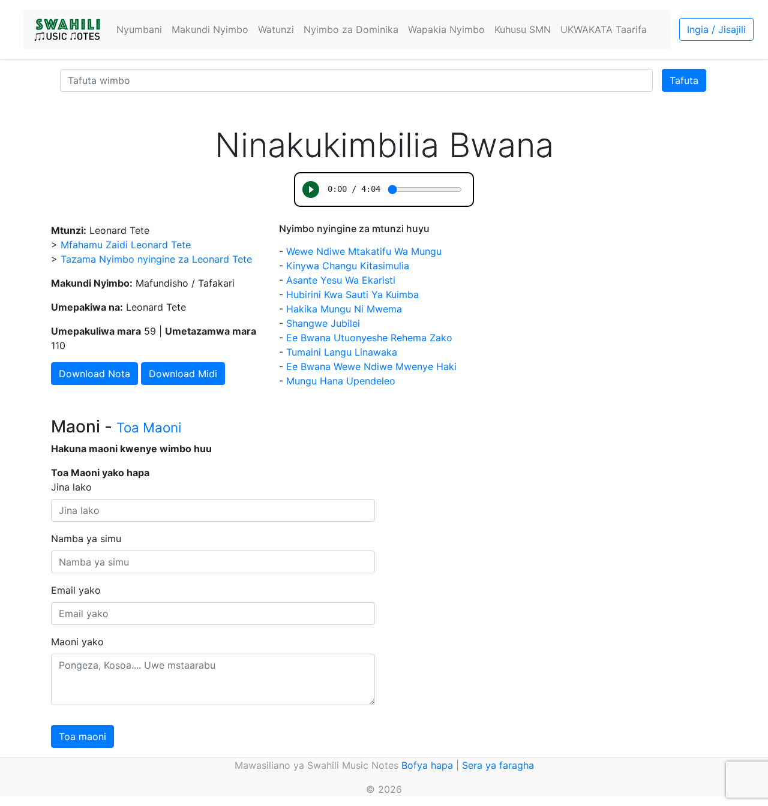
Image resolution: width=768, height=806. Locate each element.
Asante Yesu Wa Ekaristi (340, 280)
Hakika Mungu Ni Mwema (344, 309)
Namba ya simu (86, 539)
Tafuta (684, 80)
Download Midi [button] (183, 374)
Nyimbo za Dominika (351, 29)
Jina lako (71, 487)
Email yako (76, 590)
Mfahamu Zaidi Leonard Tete (126, 245)
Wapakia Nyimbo (446, 29)
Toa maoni (82, 736)
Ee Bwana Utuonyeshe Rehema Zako (369, 338)
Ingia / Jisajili (716, 29)
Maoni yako (77, 642)
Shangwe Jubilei (323, 323)
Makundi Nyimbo (210, 29)
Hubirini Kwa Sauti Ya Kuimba (352, 294)
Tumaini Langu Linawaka (341, 352)
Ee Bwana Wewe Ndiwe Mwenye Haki (371, 366)
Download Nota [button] (94, 374)
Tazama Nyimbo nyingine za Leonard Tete (156, 259)
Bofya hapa (427, 765)
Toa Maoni (148, 427)
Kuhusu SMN (522, 29)
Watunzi (276, 29)
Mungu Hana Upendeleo (340, 381)
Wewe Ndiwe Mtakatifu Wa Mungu (364, 251)
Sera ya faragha (498, 765)
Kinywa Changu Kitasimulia (347, 266)
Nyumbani (139, 29)
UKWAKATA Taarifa (603, 29)
